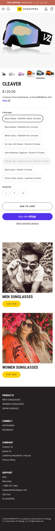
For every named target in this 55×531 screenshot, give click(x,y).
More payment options (27, 223)
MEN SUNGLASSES (11, 399)
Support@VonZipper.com (14, 490)
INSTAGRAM (8, 425)
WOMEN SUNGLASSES (13, 403)
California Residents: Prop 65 (16, 455)
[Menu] (3, 9)
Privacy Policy (8, 459)
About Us (6, 451)
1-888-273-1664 (9, 485)
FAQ (4, 477)
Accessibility (8, 498)
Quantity (6, 186)
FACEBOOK (7, 429)
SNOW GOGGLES (10, 408)
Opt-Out (6, 494)
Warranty (6, 481)
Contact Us (7, 446)
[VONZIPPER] (27, 9)
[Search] (9, 9)
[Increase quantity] (22, 193)
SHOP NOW (11, 304)
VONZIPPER (12, 519)
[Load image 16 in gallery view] (27, 40)
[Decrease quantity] (5, 193)
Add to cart (27, 206)
